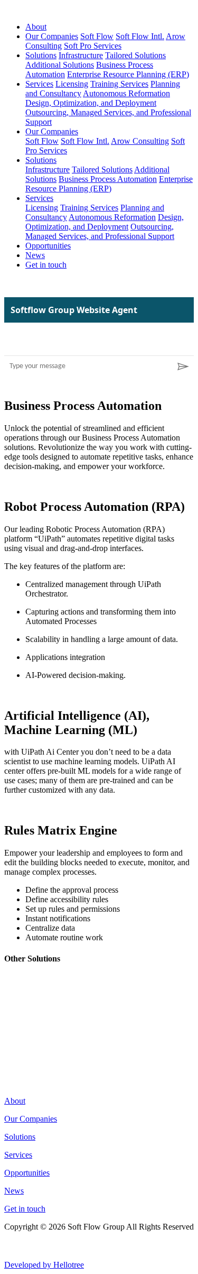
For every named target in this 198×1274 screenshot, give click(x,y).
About (35, 26)
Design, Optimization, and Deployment (90, 102)
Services (39, 83)
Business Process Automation (108, 179)
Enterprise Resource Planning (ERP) (128, 74)
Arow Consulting (140, 140)
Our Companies (51, 36)
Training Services (119, 83)
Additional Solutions (59, 64)
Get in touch (46, 264)
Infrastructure (81, 55)
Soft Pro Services (92, 45)
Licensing (71, 83)
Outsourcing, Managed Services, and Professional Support (99, 231)
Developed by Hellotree (44, 1264)
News (35, 255)
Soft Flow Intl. (140, 36)
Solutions (40, 55)
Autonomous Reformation (126, 93)
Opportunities (48, 245)
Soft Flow (97, 36)
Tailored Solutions (135, 55)
